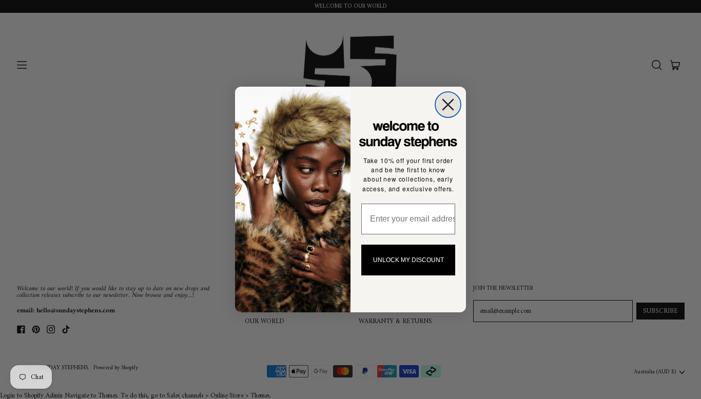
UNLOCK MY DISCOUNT (408, 260)
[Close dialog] (448, 104)
